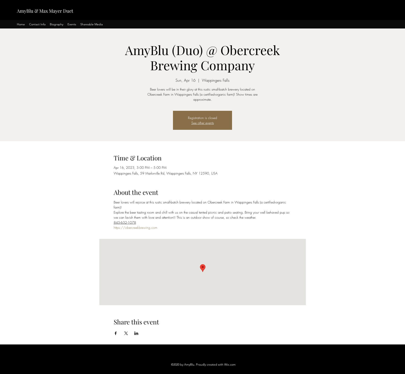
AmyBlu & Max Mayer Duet (45, 11)
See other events (202, 123)
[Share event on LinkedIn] (136, 333)
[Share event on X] (126, 333)
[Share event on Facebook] (116, 333)
